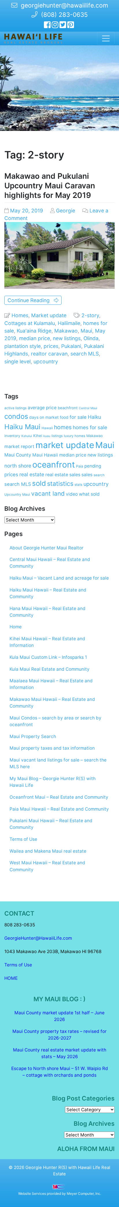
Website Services (32, 1193)
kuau (46, 436)
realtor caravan (49, 354)
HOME (11, 978)
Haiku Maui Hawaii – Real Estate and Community (48, 593)
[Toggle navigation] (106, 38)
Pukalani (71, 346)
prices (51, 346)
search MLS (84, 354)
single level (17, 361)
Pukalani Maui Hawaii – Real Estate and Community (51, 824)
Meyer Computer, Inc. (84, 1193)
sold (39, 483)
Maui (86, 331)
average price (42, 407)
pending (92, 466)
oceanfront (53, 465)
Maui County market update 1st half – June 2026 (59, 1016)
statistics (60, 483)
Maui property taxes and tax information (52, 748)
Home (16, 626)
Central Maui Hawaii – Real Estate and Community (50, 563)
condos (16, 416)
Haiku (94, 417)
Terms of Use (23, 839)
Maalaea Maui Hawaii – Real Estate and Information (51, 684)
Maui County (17, 455)
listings (57, 436)
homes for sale (90, 427)
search (99, 475)
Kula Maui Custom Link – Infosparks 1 (48, 657)
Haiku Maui (22, 427)
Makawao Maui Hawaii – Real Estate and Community (52, 703)
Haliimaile (69, 323)
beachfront (68, 407)
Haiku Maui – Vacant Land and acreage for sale (59, 578)
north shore (17, 466)
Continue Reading (31, 300)
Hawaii (47, 428)
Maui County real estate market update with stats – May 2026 (59, 1053)
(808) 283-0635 (63, 14)
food (64, 417)
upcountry (46, 361)
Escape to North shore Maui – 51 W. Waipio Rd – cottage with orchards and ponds (59, 1072)
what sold (89, 494)
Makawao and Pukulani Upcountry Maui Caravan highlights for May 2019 (49, 185)
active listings (15, 408)
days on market (44, 417)
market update (65, 445)
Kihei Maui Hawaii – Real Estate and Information (47, 642)
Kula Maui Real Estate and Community (50, 669)
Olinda (90, 338)
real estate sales (62, 474)
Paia (79, 466)
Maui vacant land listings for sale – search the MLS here (58, 763)
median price (34, 338)
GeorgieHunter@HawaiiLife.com (38, 938)
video (72, 494)
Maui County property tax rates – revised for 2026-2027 (59, 1035)
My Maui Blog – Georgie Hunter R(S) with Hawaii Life (53, 782)
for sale (78, 417)
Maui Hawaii (45, 455)
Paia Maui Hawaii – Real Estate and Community (59, 809)
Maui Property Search (33, 736)
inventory (12, 436)
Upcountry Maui (17, 494)
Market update (48, 315)
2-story (90, 315)
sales (86, 474)
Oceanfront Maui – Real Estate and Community (59, 797)
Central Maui (88, 408)
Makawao (66, 331)
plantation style (22, 346)
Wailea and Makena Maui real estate (48, 851)
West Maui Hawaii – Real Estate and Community (47, 866)
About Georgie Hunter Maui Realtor (46, 548)
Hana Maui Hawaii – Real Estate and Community (47, 612)
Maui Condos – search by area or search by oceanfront (55, 721)
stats (78, 485)
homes (63, 427)
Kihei (37, 435)
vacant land (48, 493)
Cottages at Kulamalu (29, 323)
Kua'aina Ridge (34, 331)
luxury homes (74, 436)
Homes (20, 315)
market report (19, 446)
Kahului (26, 436)
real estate (31, 474)
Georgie (65, 211)
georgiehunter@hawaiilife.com (64, 5)
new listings (67, 338)
